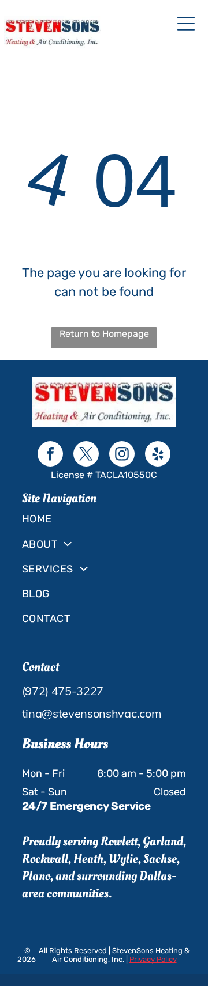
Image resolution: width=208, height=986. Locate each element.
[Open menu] (186, 23)
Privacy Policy (153, 959)
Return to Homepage (104, 333)
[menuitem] (104, 519)
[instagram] (122, 455)
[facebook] (50, 455)
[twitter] (86, 455)
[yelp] (157, 455)
